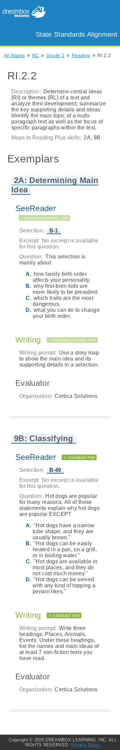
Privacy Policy (85, 744)
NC (35, 55)
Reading (81, 55)
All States (14, 55)
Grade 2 (55, 55)
